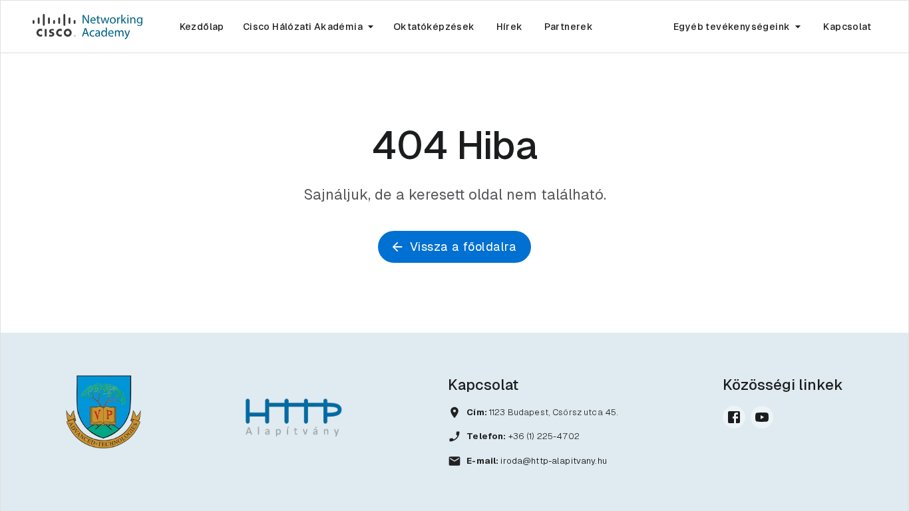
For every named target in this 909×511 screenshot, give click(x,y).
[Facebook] (734, 417)
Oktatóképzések (434, 26)
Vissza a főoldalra (463, 247)
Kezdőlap (202, 26)
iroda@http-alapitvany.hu (553, 461)
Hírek (509, 26)
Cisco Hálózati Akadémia (303, 26)
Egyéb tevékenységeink (731, 26)
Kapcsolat (847, 26)
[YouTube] (762, 417)
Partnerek (569, 26)
